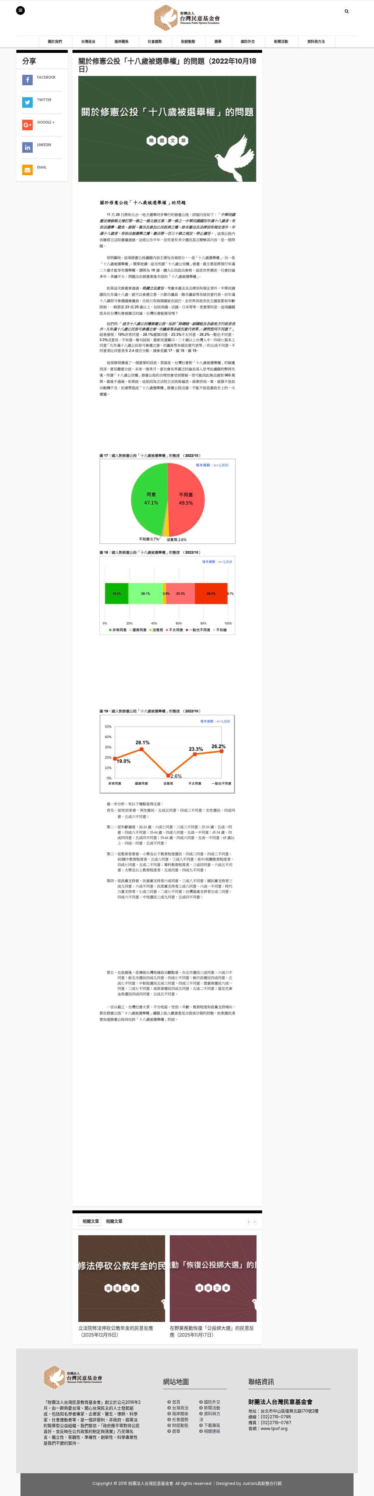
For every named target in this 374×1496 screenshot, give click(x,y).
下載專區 (212, 1425)
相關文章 (91, 1221)
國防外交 (248, 41)
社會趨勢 (155, 41)
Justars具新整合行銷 (262, 1483)
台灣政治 (88, 41)
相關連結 (212, 1431)
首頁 (176, 1402)
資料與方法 (316, 41)
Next (255, 1222)
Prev (248, 1222)
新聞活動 (281, 41)
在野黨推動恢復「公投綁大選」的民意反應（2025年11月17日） (212, 1331)
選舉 (217, 41)
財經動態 (188, 41)
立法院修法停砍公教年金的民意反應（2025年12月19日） (115, 1331)
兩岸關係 (122, 41)
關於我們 (55, 41)
